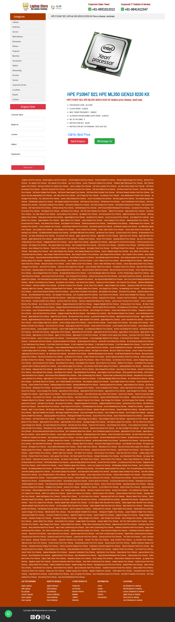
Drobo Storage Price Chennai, (132, 518)
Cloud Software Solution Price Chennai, (112, 419)
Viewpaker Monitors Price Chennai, (55, 242)
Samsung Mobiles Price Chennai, (131, 366)
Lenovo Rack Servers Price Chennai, (138, 229)
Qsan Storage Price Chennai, (50, 524)
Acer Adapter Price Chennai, (140, 217)
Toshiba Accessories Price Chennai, (94, 223)
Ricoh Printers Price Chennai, (47, 465)
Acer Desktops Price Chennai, (64, 229)
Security (15, 75)
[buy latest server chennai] (48, 617)
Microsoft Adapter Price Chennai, (131, 261)
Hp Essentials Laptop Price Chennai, (75, 481)
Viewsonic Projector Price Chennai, (88, 400)
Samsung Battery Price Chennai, (138, 220)
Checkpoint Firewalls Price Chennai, (111, 512)
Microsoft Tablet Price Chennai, (120, 350)
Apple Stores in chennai (131, 594)
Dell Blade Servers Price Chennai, (58, 440)
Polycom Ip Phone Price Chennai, (33, 571)
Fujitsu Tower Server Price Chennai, (54, 558)
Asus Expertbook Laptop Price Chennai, (61, 437)
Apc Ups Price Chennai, (145, 239)
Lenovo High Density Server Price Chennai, (138, 264)
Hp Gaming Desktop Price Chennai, (40, 468)
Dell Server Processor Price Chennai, (79, 189)
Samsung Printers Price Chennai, (55, 261)
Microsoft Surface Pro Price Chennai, (122, 270)
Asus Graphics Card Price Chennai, (110, 372)
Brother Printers (78, 591)
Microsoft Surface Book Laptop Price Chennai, (134, 447)
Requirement (15, 154)
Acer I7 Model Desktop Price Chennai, (69, 382)
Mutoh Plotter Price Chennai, (32, 552)
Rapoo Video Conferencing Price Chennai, (70, 527)
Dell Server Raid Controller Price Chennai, (101, 192)
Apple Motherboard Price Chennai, (40, 319)
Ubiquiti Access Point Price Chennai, (34, 537)
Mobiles (75, 594)
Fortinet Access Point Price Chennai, (61, 543)
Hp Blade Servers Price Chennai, (139, 437)
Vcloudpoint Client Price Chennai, (124, 267)
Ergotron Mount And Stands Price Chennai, (60, 400)
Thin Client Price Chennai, (132, 537)
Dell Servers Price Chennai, (90, 459)
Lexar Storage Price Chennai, (32, 425)
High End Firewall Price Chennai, (44, 413)
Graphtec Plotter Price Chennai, (123, 549)
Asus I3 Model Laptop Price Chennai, (82, 257)
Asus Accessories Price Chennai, (44, 363)
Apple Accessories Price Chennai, (134, 214)
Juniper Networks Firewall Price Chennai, (139, 512)
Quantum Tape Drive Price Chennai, (83, 534)
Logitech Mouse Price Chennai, (128, 450)
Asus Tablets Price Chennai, (139, 251)
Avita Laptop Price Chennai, (60, 456)
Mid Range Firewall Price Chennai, (67, 413)
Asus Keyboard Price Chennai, (43, 372)
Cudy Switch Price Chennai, (38, 574)
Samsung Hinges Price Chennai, (61, 385)
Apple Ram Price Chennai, (130, 499)
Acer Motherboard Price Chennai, (40, 295)
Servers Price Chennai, (104, 239)
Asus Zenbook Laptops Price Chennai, (133, 257)
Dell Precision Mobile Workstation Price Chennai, (114, 208)
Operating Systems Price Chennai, (134, 484)
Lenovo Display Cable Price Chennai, (45, 323)
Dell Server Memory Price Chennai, (104, 189)
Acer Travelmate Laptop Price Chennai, (79, 431)
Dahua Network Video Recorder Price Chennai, (106, 506)
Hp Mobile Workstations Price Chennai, (101, 354)
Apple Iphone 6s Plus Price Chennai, (106, 332)
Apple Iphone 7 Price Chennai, (129, 332)
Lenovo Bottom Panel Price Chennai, (125, 326)
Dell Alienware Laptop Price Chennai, (41, 202)
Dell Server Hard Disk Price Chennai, (53, 189)
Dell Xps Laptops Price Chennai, (124, 198)
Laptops (15, 22)
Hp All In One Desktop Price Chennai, (126, 329)
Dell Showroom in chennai (132, 588)
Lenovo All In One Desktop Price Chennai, (112, 341)
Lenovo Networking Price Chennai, (115, 406)
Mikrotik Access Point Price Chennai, (35, 543)
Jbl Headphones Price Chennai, (128, 307)
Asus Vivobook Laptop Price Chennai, (70, 366)
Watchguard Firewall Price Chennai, (80, 416)
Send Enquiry (78, 141)
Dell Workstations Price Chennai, (86, 208)
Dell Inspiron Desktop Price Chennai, (77, 205)
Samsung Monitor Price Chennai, (124, 239)
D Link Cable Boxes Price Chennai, (34, 344)
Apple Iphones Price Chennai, (135, 211)
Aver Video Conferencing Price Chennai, (56, 530)
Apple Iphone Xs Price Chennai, (138, 419)
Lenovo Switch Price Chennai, (46, 434)
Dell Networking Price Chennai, (92, 406)
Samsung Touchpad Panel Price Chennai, (58, 288)
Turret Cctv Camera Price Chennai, (41, 502)
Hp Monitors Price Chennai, (105, 233)
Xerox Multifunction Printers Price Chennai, (136, 195)
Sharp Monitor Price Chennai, (127, 552)
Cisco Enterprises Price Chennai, (77, 276)
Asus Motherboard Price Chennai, (85, 372)
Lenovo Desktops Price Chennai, (50, 226)
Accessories (16, 61)
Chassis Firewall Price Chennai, (127, 409)
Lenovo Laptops (27, 594)
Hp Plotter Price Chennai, (41, 332)
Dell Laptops (25, 588)
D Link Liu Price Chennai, (45, 347)
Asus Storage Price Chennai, (111, 400)
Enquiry (15, 95)
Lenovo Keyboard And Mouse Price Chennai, (70, 347)
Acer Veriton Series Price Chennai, (130, 276)
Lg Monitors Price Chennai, (73, 357)
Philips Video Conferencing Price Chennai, (96, 524)
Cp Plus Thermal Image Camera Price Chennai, (134, 273)
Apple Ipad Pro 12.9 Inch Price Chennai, (122, 242)
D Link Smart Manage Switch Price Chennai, (112, 378)
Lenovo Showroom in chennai (133, 591)
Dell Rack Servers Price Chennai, (63, 208)
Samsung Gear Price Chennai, (43, 369)
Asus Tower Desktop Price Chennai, (62, 251)
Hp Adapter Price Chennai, (89, 214)
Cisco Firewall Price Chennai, (115, 413)
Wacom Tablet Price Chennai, (87, 447)
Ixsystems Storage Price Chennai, (40, 518)
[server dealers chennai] (33, 617)
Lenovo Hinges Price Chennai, (117, 323)
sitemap (53, 610)
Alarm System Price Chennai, (133, 506)
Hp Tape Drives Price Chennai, (56, 354)
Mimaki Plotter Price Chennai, (102, 549)
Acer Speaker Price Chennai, (62, 295)
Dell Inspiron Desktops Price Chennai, (51, 205)
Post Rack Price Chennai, (128, 292)
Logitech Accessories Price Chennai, (104, 450)
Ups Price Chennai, (75, 183)
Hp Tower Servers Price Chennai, (44, 214)
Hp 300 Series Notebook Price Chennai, (128, 354)
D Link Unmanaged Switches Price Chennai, (104, 338)
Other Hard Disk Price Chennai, (127, 453)
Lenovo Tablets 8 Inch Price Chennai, (106, 261)
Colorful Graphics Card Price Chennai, (81, 180)
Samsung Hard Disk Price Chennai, (113, 496)
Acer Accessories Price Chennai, (110, 214)
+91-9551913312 (103, 9)
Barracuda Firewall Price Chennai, (33, 515)
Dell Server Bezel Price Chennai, (128, 189)
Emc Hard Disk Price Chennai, (43, 444)
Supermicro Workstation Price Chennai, (82, 552)
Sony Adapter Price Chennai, (71, 223)
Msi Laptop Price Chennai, (64, 403)
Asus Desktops (52, 597)
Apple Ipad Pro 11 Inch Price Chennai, (86, 335)
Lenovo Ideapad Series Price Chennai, (46, 273)
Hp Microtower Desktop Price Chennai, (105, 440)
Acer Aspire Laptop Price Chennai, (87, 437)
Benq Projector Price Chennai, (106, 363)
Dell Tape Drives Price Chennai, (65, 195)
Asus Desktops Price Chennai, (39, 248)
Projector (16, 51)
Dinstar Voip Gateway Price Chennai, (87, 484)
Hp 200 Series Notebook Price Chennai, (75, 226)
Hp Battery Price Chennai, (95, 217)
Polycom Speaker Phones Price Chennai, (60, 478)
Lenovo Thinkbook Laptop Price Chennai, (72, 465)
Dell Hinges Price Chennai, (38, 245)
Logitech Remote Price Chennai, (40, 453)
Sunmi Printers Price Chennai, (130, 487)
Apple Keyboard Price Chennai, (39, 316)
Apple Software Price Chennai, (116, 285)
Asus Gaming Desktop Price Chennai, (88, 251)
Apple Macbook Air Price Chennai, (40, 239)
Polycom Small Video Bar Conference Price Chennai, (92, 478)
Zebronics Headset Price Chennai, (45, 285)
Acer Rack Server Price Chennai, (44, 419)
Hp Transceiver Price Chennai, (49, 198)
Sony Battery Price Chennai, (50, 223)
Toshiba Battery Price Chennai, (117, 223)
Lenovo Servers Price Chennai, (87, 229)
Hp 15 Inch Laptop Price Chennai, (133, 400)
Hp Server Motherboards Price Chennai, (113, 437)
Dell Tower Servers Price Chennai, (40, 208)
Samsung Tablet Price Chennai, (83, 444)
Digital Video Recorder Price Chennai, (57, 499)
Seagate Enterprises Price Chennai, (86, 403)
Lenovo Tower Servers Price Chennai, (111, 229)
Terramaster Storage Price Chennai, (65, 518)
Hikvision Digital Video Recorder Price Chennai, (71, 502)
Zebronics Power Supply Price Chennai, (71, 267)
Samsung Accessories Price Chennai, (51, 217)
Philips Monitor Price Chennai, (32, 242)
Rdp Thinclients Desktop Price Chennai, (121, 313)
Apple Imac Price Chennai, (129, 236)
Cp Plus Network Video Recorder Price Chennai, (72, 506)
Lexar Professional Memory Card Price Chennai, (49, 310)
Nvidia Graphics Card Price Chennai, (55, 180)
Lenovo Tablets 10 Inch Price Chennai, (79, 264)
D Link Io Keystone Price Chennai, (82, 344)
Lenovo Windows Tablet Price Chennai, (98, 267)
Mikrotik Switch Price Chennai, (56, 512)
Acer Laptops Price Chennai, (43, 229)
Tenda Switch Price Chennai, (122, 571)
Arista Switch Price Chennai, (65, 521)
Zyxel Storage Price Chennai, (111, 518)
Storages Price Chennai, (30, 267)
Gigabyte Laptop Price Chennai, (40, 561)
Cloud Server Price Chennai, (66, 419)
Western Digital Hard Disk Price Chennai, (46, 490)
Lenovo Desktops (53, 594)
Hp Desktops (51, 591)
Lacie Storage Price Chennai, (100, 310)
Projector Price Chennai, (97, 425)
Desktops (16, 27)
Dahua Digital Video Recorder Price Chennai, (137, 502)
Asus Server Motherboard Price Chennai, (71, 577)
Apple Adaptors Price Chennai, (75, 217)
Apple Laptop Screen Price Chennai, (78, 326)
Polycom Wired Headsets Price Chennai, (127, 475)
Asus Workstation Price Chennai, (86, 555)
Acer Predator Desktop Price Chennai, (96, 382)
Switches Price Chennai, (89, 487)
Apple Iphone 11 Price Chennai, (43, 335)
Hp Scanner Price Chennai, (65, 236)
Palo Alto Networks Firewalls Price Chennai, (83, 512)
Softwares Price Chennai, (54, 487)
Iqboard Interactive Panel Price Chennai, (136, 546)
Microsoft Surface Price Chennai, (53, 264)
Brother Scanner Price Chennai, (84, 360)
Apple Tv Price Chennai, (63, 335)
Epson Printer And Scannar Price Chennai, (128, 416)
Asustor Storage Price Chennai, (33, 512)
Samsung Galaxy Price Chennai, (43, 270)
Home (100, 585)
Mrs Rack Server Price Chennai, (79, 316)
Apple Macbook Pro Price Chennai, (65, 239)
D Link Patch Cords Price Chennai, (58, 344)
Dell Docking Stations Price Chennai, (56, 462)
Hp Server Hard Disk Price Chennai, (54, 298)
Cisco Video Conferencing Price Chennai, (109, 534)
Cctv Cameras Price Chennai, (139, 490)
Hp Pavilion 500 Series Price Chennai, (82, 233)
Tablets (15, 66)
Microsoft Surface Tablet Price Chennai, (95, 270)
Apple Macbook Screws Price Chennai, (66, 319)
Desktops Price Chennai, (86, 239)
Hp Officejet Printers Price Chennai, (123, 248)
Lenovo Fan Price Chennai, (97, 323)
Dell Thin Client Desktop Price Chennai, (94, 211)
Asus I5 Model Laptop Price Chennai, (107, 257)
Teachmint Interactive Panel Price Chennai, (117, 568)
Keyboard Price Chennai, (107, 298)
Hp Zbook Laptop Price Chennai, (64, 468)
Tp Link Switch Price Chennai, (109, 487)
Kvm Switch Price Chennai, (83, 453)
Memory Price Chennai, (30, 481)
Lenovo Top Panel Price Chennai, (132, 319)
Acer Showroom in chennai (132, 600)
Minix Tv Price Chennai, (103, 360)
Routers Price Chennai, (70, 496)
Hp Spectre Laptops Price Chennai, (64, 341)
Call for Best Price (79, 134)
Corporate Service (19, 85)
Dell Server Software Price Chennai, (45, 192)
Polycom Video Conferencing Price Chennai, (118, 375)
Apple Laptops (26, 585)
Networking (16, 71)
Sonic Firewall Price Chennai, (136, 413)
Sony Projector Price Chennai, (71, 406)
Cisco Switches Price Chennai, (63, 397)
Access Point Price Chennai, (107, 462)
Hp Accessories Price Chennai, (68, 214)
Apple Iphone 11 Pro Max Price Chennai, (82, 378)
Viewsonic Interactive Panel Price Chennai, (129, 527)
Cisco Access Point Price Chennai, (53, 276)
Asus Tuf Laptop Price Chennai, (81, 574)
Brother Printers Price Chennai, (94, 357)
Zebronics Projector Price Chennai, (99, 490)
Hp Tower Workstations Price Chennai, (42, 236)
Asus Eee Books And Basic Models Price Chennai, (52, 257)
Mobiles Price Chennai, (126, 363)
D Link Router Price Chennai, (130, 338)
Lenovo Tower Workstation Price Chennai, (108, 264)
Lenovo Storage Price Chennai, (47, 391)
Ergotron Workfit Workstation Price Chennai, (115, 397)
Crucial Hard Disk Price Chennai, (109, 499)
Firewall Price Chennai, (136, 406)
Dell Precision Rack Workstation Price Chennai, (61, 375)
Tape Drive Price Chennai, (37, 534)
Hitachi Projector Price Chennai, (73, 394)
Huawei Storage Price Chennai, (82, 565)
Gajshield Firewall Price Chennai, (81, 515)
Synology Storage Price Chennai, (94, 422)
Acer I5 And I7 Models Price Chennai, (81, 279)
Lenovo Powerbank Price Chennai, (121, 347)
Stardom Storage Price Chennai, (104, 409)
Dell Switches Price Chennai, (143, 347)
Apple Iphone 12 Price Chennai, (131, 431)
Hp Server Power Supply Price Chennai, (108, 444)
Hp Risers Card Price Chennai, (127, 298)
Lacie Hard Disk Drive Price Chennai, (87, 397)
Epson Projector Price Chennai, (50, 394)
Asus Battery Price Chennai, (65, 363)
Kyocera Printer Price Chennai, (143, 478)
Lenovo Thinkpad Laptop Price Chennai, (115, 251)
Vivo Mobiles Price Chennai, (144, 363)
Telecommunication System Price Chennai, (59, 484)
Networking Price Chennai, (144, 481)
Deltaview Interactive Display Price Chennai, (44, 546)
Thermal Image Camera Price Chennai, (58, 360)
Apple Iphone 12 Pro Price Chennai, (79, 450)
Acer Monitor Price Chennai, (65, 282)
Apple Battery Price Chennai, (71, 220)
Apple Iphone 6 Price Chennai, (61, 332)
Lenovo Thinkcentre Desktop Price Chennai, (98, 183)
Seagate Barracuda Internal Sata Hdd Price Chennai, (74, 307)
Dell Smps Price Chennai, (100, 350)
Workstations (17, 37)
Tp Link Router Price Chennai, (89, 496)
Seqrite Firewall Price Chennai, (104, 515)
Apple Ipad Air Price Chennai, (50, 422)
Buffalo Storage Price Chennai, (89, 518)
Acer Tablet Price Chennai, (76, 475)
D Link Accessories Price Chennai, (77, 338)
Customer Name (17, 114)
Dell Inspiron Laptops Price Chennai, (119, 422)
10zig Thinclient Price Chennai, (122, 540)
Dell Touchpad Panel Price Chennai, (84, 245)
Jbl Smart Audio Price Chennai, (131, 304)
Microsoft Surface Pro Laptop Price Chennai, (53, 186)
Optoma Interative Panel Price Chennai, (129, 493)
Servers (15, 32)
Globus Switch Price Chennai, (143, 568)
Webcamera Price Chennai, (108, 447)
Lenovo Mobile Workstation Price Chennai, (62, 447)
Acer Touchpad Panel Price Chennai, (85, 295)
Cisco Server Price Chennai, (42, 397)
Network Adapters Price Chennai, (33, 484)
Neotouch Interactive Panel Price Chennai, (67, 561)
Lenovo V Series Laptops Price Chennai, (51, 338)
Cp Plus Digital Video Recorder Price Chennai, (105, 502)
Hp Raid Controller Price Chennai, (44, 301)
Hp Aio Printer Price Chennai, (103, 416)
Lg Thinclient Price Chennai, (143, 540)
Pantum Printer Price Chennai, (39, 456)
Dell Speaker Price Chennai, (108, 292)
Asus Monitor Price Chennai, (77, 354)
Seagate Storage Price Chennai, (127, 515)
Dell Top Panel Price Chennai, (143, 422)
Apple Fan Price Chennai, (59, 316)
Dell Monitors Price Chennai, (110, 202)
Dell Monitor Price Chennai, (127, 245)
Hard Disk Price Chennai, (48, 267)
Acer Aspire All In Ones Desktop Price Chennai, (94, 471)
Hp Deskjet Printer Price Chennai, (98, 248)
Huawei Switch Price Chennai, (86, 521)
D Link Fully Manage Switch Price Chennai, (102, 273)
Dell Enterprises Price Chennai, (84, 388)
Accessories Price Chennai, (141, 208)
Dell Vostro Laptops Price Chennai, (105, 186)
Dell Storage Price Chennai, (55, 409)
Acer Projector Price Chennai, (127, 282)
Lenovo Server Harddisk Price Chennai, (133, 295)
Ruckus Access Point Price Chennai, (117, 543)
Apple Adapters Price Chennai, (49, 220)
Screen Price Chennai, (126, 394)
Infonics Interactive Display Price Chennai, (74, 546)
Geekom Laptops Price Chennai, (77, 571)
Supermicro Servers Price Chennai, (80, 558)
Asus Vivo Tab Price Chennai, (85, 369)
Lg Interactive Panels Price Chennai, (103, 316)
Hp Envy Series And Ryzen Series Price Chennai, (48, 431)
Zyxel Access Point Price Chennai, (110, 537)
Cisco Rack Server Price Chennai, (48, 406)
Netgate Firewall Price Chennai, (100, 571)
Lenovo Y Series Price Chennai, (142, 350)
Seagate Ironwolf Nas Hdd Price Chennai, (72, 313)
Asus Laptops (26, 597)
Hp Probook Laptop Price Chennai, (101, 226)
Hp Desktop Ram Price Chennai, (44, 382)
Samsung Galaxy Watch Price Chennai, (68, 270)
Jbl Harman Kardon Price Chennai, (43, 307)
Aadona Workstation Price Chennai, (55, 552)
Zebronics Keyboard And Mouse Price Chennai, (95, 301)
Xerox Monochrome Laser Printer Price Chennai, (101, 394)
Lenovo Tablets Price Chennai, (78, 242)
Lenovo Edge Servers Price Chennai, (99, 475)
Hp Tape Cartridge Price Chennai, (127, 428)
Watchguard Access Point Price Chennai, (108, 565)
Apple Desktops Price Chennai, (134, 385)
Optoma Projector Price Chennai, (103, 493)
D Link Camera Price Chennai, (138, 425)
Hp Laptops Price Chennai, (38, 183)
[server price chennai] (37, 617)
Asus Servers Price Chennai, (47, 577)
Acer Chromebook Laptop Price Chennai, (106, 431)
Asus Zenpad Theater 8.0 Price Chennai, (57, 254)
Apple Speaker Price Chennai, (90, 319)
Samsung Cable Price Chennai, (32, 288)
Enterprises (16, 42)
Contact (15, 100)
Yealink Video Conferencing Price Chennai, (139, 534)
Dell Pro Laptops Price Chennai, (80, 509)
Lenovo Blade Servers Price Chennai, (123, 382)
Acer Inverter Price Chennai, (109, 295)
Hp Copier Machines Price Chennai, (55, 425)
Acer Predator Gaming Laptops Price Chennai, (110, 468)
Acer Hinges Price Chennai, (108, 288)
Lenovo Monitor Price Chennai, (32, 378)
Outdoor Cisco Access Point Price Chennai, (103, 276)
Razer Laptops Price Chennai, (103, 558)
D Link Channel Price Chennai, (81, 440)
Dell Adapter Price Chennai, (50, 211)
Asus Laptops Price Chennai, (39, 251)
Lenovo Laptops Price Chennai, (81, 186)
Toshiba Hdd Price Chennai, (102, 509)
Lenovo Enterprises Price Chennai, (107, 388)
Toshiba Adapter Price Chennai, (139, 223)
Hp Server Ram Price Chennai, (67, 301)
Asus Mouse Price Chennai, (63, 372)
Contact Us (102, 591)
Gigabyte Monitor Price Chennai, (63, 555)
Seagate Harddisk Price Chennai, (110, 403)
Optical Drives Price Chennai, (132, 403)
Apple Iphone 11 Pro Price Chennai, (56, 378)
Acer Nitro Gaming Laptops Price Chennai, (36, 471)
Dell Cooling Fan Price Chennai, (88, 195)
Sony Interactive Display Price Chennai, (114, 530)
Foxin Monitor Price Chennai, (43, 568)
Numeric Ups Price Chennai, (81, 350)
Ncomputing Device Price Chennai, (95, 434)
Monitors (15, 56)
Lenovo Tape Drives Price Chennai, (132, 388)
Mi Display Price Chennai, (38, 447)
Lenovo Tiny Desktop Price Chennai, (100, 198)
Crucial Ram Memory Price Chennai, (50, 481)
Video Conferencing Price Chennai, (90, 375)
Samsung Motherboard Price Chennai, (86, 385)
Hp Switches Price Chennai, (110, 195)
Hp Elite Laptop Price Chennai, (99, 481)
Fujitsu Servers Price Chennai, (138, 555)
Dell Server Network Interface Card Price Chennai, (133, 192)
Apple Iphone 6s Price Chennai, (82, 332)
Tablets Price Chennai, (116, 211)
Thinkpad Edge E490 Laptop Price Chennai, (128, 183)
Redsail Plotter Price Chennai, (133, 565)
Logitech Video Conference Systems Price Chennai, (39, 366)
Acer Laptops (26, 600)
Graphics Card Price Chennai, (32, 180)
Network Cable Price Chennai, (62, 453)
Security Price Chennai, (120, 490)
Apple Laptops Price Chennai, (86, 236)
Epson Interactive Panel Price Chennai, (88, 568)
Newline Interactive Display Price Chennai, (85, 530)
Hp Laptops (25, 591)
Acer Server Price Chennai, (85, 282)
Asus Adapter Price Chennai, (85, 363)
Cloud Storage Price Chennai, (87, 419)
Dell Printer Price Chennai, (85, 468)
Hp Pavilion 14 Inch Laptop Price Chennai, (114, 335)
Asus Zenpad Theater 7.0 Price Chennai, (85, 254)
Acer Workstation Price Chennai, (131, 456)
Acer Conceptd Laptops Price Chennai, (140, 468)
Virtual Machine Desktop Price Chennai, (79, 409)
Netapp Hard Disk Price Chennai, (54, 450)
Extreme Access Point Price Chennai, (60, 537)
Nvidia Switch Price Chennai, (143, 509)
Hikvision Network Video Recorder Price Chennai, (38, 506)
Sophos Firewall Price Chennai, (60, 565)
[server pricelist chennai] (43, 617)
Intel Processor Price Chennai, (104, 453)
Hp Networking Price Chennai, (129, 288)
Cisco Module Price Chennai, (132, 444)
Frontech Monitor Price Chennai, (55, 549)
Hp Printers (76, 588)
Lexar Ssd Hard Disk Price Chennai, (45, 313)
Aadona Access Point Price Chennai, (124, 524)
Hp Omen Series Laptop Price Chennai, (131, 186)
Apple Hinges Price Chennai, (110, 319)
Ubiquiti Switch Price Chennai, (122, 509)
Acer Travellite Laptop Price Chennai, (73, 490)
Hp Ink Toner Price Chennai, (94, 285)
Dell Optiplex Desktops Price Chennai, (128, 205)
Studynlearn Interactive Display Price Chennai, (105, 546)
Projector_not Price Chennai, (106, 282)
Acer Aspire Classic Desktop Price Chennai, (125, 471)
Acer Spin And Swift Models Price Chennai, (109, 279)
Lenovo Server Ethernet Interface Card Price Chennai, (51, 292)
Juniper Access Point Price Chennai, (85, 537)
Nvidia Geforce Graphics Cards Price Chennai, (82, 298)
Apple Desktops (52, 585)
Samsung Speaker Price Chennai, (55, 416)
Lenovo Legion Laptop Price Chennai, (69, 434)
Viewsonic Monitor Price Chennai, (33, 400)
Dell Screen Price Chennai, (107, 245)
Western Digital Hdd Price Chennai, (104, 307)
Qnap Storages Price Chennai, (137, 391)
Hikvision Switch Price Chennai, (137, 496)
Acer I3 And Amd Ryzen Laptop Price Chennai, (53, 279)
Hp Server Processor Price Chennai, (70, 285)
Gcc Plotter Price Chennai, (144, 549)
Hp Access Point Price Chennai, (140, 335)
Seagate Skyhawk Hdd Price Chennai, (107, 304)
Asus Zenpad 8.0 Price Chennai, (110, 254)
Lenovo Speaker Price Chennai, (47, 329)
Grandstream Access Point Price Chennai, (89, 543)
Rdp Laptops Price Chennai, (139, 323)
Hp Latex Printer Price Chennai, (142, 434)
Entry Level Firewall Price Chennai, (92, 413)
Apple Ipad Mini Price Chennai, (71, 422)
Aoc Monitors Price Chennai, (122, 360)
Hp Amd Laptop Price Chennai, (87, 341)
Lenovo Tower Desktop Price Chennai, (73, 198)
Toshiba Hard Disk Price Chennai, (142, 397)
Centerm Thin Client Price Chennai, (97, 540)
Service (15, 80)
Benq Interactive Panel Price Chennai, (42, 527)
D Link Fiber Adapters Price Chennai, (127, 344)
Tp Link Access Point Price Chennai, (130, 462)
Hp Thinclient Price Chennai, (138, 378)
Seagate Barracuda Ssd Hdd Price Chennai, (77, 304)
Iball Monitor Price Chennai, (106, 552)
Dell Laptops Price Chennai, (57, 183)
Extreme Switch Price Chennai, (108, 521)
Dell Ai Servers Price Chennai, (121, 478)
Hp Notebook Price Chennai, (129, 440)
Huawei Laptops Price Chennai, (123, 561)
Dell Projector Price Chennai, (90, 202)
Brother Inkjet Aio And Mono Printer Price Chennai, (123, 357)
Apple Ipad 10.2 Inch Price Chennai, (33, 354)
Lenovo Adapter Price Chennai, (115, 220)
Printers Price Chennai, (59, 248)
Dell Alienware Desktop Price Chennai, (125, 465)
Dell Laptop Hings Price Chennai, (59, 245)
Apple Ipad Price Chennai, (99, 242)
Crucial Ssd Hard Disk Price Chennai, (122, 481)
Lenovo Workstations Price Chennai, (133, 202)
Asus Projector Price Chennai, (127, 369)
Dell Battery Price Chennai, (70, 211)
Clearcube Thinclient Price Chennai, (71, 540)
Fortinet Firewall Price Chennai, (105, 180)
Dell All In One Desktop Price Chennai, (42, 282)
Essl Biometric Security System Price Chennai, (53, 509)
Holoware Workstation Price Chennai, (106, 456)
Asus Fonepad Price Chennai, (105, 369)
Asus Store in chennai (131, 597)
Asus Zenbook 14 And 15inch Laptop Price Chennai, (101, 366)
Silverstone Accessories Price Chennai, (46, 459)
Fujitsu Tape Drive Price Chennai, (58, 534)
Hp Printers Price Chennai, (77, 248)
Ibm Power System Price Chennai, (81, 456)
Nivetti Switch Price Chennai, (64, 568)
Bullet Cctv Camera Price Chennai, (54, 493)
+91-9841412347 (136, 9)
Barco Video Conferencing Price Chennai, (100, 527)
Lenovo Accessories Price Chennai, (117, 217)
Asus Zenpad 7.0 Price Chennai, (133, 254)
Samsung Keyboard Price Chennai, (111, 385)
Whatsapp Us (104, 141)
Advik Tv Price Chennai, (37, 409)
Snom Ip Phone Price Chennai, (111, 484)
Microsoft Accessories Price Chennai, (50, 357)
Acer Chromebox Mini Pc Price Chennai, (52, 475)
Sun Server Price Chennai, (63, 444)
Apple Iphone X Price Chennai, (115, 391)
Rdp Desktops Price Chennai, (97, 313)
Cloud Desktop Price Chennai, (117, 425)
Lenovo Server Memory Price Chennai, (125, 310)
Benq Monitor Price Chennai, (143, 375)
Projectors (76, 585)
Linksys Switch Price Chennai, (39, 565)
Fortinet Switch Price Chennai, (71, 524)
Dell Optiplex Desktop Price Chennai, (67, 202)
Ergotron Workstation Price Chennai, (76, 428)
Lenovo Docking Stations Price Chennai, (83, 462)
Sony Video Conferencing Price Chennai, (97, 561)
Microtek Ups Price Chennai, (78, 425)
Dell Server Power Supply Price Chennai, (72, 192)
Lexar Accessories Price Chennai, (77, 310)
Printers (15, 46)
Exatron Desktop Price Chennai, (59, 574)
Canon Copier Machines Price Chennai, (137, 459)
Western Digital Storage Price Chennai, (130, 180)
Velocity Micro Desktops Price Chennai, (128, 558)
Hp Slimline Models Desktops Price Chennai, (54, 233)
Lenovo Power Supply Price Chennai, (71, 329)
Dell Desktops (52, 588)
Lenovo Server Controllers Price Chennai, (84, 292)
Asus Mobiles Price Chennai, (63, 369)
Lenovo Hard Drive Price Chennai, (97, 347)
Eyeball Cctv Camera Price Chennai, (79, 493)
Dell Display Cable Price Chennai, (59, 350)
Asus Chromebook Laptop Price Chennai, (106, 574)
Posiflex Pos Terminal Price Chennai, (34, 437)
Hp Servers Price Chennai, (70, 459)
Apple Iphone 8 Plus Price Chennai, (92, 391)
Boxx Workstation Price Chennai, (40, 555)
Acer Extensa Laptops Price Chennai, (64, 471)
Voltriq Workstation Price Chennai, (79, 549)
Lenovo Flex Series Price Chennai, (119, 434)
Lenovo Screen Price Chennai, (101, 326)
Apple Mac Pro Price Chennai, (108, 236)
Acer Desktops (52, 600)
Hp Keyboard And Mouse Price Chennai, (73, 273)
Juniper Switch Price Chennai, (43, 521)
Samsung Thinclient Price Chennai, (45, 540)
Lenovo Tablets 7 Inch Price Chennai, (80, 261)
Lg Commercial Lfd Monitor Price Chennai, (99, 329)
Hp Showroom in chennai (132, 585)
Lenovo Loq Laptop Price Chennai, (99, 465)
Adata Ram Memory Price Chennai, (48, 496)
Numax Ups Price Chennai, (55, 571)
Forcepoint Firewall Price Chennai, (57, 515)
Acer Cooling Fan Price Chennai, (50, 304)
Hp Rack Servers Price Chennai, (127, 233)
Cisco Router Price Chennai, (55, 326)
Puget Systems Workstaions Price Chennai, (112, 555)
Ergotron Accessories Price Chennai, (102, 428)
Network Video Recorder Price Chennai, (84, 499)
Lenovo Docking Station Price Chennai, (73, 323)
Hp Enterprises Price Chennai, (62, 388)
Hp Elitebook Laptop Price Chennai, (126, 226)
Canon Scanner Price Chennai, (39, 385)
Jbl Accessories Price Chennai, (133, 372)
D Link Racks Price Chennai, (105, 344)
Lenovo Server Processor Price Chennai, (126, 301)
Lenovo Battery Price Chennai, (92, 220)
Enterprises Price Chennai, (42, 388)
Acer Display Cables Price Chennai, (86, 288)
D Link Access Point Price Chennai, (40, 341)
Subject (14, 144)
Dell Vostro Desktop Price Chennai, (102, 205)
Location (14, 134)
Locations (16, 90)
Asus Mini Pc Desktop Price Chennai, (133, 574)
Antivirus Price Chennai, (72, 487)
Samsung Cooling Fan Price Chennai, (140, 285)
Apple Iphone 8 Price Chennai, (69, 391)
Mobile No (14, 124)
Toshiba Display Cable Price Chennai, (34, 350)
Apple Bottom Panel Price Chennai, (128, 316)
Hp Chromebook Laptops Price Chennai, (140, 341)
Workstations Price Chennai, (53, 428)
